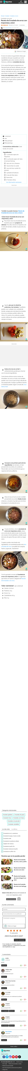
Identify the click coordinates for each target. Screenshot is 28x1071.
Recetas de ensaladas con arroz (13, 579)
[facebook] (3, 1056)
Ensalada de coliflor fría (9, 851)
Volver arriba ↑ (14, 1046)
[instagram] (10, 1056)
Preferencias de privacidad (7, 1065)
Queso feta (9, 177)
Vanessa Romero (8, 28)
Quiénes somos (19, 1061)
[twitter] (7, 1056)
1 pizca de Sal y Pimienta (13, 163)
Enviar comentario (20, 940)
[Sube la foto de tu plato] (19, 899)
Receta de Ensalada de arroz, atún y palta (20, 861)
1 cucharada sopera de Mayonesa (11, 156)
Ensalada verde (7, 838)
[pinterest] (16, 1056)
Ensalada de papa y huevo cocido (11, 836)
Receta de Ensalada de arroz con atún (19, 869)
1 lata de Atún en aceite (12, 166)
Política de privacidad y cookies (15, 1063)
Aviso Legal (4, 1063)
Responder (4, 965)
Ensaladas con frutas (18, 818)
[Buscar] (26, 2)
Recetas (2, 16)
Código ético (5, 1069)
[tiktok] (19, 1056)
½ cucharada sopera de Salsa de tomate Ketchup (13, 160)
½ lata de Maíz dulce (12, 175)
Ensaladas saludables (13, 824)
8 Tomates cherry (11, 180)
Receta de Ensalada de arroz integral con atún (20, 878)
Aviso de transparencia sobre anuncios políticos (12, 1067)
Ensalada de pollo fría (8, 846)
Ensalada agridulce (7, 815)
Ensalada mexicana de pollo (10, 849)
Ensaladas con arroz (14, 16)
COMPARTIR (21, 3)
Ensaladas (7, 16)
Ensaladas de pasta (19, 815)
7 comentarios (22, 25)
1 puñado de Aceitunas (12, 173)
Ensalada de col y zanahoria (10, 833)
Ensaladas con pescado (14, 821)
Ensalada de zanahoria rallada (11, 841)
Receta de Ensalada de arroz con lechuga (20, 885)
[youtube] (13, 1056)
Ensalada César (7, 818)
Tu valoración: (14, 933)
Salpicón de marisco (8, 844)
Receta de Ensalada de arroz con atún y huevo (12, 212)
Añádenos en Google (21, 51)
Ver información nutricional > (14, 182)
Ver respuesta (5, 1011)
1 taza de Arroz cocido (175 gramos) (12, 169)
